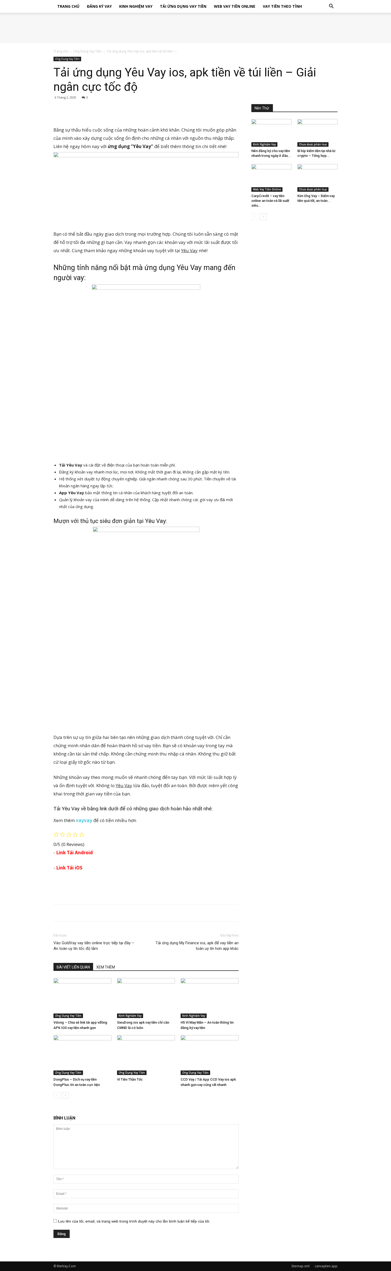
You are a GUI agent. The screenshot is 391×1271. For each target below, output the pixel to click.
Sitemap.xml (300, 1266)
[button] (331, 6)
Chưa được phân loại (313, 144)
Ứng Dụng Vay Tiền (87, 51)
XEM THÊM (105, 967)
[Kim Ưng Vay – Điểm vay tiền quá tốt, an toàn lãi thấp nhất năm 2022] (317, 178)
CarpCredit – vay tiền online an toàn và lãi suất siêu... (270, 200)
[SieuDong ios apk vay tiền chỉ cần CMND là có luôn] (146, 998)
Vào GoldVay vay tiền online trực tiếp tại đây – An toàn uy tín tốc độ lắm (93, 946)
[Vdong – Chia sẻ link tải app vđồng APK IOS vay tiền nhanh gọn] (82, 998)
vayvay (84, 820)
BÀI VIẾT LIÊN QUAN (73, 967)
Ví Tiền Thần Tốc (130, 1079)
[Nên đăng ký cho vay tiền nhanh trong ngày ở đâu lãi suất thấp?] (271, 133)
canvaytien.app (326, 1266)
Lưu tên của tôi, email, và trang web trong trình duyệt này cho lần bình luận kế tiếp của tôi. (134, 1221)
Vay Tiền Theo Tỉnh (282, 6)
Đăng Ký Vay (99, 6)
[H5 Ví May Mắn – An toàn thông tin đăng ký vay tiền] (210, 998)
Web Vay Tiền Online (234, 6)
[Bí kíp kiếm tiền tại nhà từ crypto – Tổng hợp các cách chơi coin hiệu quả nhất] (317, 133)
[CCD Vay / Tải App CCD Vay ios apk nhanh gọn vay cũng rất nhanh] (210, 1055)
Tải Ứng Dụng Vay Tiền (183, 6)
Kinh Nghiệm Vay (135, 6)
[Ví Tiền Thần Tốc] (146, 1055)
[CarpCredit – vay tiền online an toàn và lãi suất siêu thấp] (271, 178)
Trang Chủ (68, 6)
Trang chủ (60, 51)
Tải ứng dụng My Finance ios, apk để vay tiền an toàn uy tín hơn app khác (197, 946)
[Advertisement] (146, 112)
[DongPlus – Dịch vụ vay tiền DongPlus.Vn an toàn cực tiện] (82, 1055)
